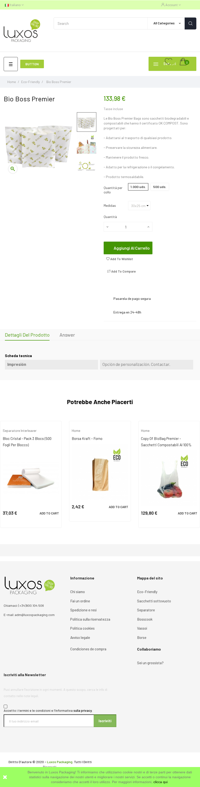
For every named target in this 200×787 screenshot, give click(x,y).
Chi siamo (77, 591)
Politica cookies (82, 628)
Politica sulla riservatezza (90, 619)
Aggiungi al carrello (132, 248)
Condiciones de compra (88, 649)
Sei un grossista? (150, 663)
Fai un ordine (80, 601)
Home (76, 430)
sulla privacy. (82, 710)
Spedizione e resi (83, 610)
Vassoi (142, 628)
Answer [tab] (67, 335)
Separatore (146, 610)
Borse (141, 637)
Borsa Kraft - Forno (87, 438)
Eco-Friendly (147, 591)
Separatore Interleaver (20, 430)
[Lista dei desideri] (168, 62)
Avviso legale (80, 637)
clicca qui (160, 782)
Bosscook (144, 619)
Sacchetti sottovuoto (154, 601)
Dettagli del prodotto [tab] (27, 335)
